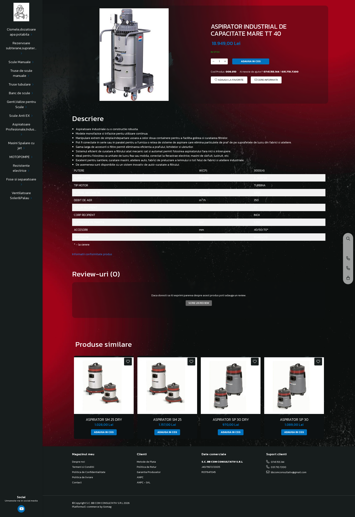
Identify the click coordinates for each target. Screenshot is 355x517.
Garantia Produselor (149, 472)
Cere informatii (267, 80)
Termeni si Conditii (83, 467)
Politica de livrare (82, 477)
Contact (77, 482)
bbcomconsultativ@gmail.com (288, 472)
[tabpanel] (134, 54)
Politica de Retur (146, 467)
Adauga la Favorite (230, 80)
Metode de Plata (146, 462)
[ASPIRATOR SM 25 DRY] (104, 386)
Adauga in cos (251, 61)
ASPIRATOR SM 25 (167, 419)
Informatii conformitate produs (92, 254)
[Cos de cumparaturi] (348, 278)
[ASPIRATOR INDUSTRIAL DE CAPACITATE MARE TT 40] (134, 54)
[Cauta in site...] (348, 239)
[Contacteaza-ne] (348, 258)
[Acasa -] (21, 12)
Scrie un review (198, 303)
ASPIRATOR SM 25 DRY (104, 419)
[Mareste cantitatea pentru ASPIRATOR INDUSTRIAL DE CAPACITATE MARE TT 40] (225, 61)
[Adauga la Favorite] (128, 361)
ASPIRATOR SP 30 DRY (231, 419)
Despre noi (78, 462)
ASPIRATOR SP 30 (294, 419)
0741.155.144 (277, 462)
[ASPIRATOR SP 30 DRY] (231, 386)
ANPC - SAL (143, 482)
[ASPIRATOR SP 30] (294, 386)
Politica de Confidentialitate (88, 472)
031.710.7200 (278, 467)
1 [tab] (134, 95)
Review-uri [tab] (96, 273)
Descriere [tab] (88, 118)
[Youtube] (21, 509)
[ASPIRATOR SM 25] (167, 386)
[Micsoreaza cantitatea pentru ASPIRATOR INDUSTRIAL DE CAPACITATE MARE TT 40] (213, 61)
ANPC (140, 477)
